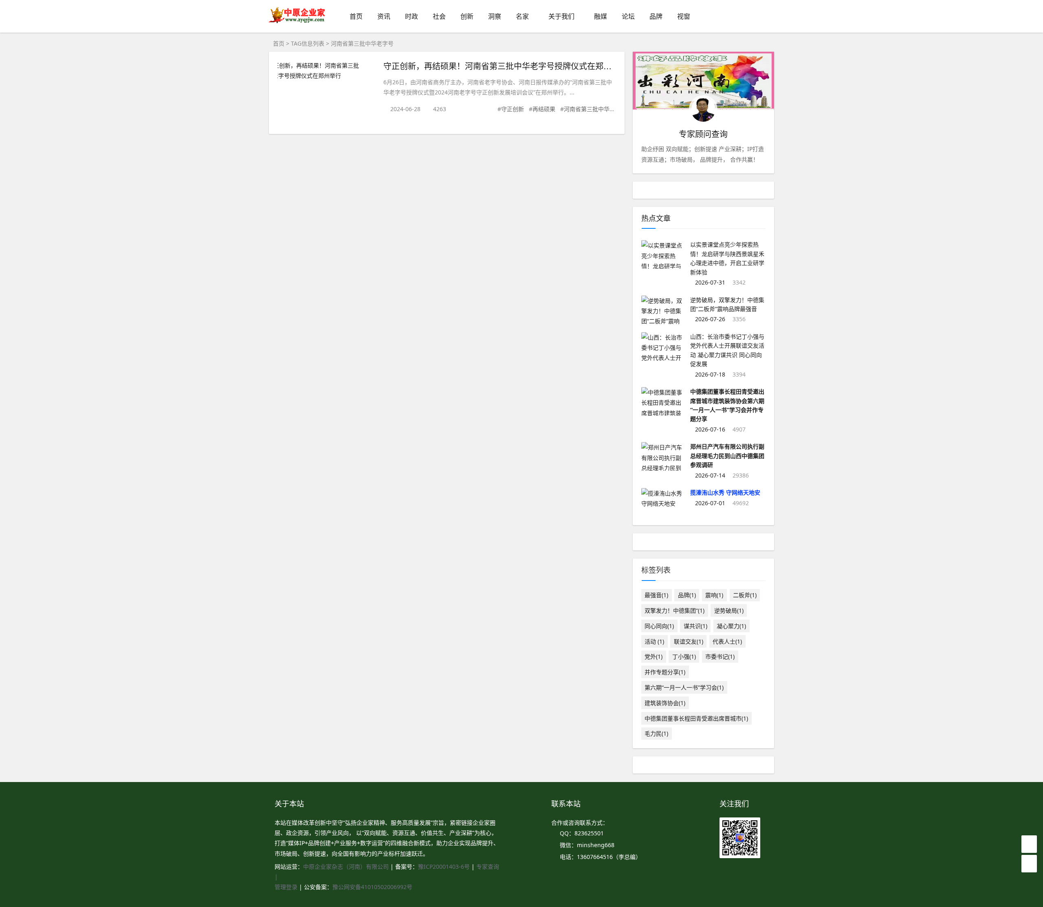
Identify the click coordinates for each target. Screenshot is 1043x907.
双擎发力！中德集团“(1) (674, 610)
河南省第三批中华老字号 (595, 109)
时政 (411, 16)
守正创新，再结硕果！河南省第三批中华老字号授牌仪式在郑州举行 (505, 66)
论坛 (628, 16)
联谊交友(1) (688, 641)
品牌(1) (687, 595)
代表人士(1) (727, 641)
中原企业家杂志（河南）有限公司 (346, 866)
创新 (466, 16)
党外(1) (653, 656)
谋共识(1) (695, 626)
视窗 (683, 16)
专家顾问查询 (703, 134)
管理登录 (287, 887)
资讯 (383, 16)
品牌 (655, 16)
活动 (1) (654, 641)
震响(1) (714, 595)
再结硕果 (544, 109)
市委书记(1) (720, 656)
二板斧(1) (745, 595)
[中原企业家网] (297, 22)
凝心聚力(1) (731, 626)
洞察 (494, 16)
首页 (356, 16)
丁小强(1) (684, 656)
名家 (522, 16)
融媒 (600, 16)
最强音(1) (656, 595)
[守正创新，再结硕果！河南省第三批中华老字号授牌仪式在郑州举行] (326, 70)
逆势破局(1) (729, 610)
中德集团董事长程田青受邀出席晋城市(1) (696, 718)
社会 (439, 16)
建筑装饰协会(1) (665, 703)
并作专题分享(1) (665, 672)
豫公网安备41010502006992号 (372, 887)
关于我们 (561, 16)
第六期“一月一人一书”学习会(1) (684, 687)
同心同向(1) (659, 626)
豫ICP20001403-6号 (444, 866)
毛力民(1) (656, 733)
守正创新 (512, 109)
